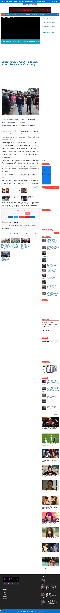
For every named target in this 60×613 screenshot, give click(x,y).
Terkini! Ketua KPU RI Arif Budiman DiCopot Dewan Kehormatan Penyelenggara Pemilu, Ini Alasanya (50, 389)
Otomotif (27, 14)
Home (3, 14)
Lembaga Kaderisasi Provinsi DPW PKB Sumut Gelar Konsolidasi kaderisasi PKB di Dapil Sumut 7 (50, 294)
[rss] (54, 1)
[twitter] (56, 1)
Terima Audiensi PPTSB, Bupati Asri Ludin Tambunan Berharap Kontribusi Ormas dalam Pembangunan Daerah (50, 287)
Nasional (8, 14)
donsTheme (23, 611)
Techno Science (6, 17)
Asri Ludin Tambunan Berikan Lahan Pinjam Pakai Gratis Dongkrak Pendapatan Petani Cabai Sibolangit (5, 246)
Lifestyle (50, 322)
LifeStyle (42, 14)
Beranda (4, 592)
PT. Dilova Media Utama (39, 611)
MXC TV (14, 17)
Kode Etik (5, 596)
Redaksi (4, 594)
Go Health (34, 14)
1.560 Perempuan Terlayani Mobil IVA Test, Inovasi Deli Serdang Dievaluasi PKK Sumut (14, 246)
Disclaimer (5, 598)
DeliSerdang (19, 66)
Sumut (14, 14)
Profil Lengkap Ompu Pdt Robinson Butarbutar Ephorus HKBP (52, 265)
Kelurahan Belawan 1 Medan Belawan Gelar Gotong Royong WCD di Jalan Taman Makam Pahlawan (49, 241)
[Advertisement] (20, 52)
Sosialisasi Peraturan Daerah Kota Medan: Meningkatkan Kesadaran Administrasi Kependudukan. (50, 254)
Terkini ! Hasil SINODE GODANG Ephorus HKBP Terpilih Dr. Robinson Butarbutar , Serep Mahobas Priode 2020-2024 (50, 276)
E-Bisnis (21, 14)
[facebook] (50, 1)
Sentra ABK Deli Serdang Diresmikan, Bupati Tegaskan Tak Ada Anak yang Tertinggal (25, 246)
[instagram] (52, 1)
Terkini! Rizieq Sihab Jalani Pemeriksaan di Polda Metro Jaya (52, 270)
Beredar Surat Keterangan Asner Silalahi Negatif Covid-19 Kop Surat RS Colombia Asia (48, 595)
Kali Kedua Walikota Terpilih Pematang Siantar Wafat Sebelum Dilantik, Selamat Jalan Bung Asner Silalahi (50, 382)
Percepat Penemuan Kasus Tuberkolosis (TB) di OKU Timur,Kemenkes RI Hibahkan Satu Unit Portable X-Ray (32, 1)
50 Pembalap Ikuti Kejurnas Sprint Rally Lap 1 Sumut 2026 (52, 281)
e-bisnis (53, 326)
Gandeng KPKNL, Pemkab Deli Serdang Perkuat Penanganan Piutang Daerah (5, 259)
